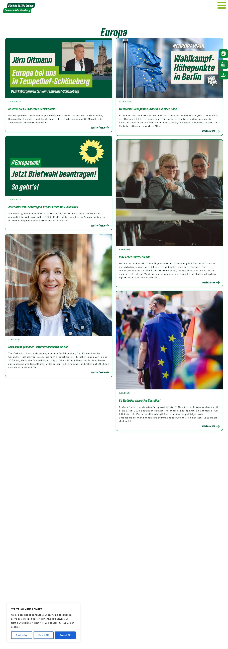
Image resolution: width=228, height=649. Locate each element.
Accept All (65, 635)
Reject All (43, 635)
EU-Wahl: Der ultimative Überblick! (140, 400)
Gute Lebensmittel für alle (134, 257)
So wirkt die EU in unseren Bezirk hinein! (32, 109)
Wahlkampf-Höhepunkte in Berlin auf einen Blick (148, 109)
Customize (21, 635)
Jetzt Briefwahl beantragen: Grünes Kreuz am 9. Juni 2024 (43, 207)
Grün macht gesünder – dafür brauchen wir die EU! (38, 347)
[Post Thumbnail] (58, 68)
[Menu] (221, 5)
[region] (43, 622)
